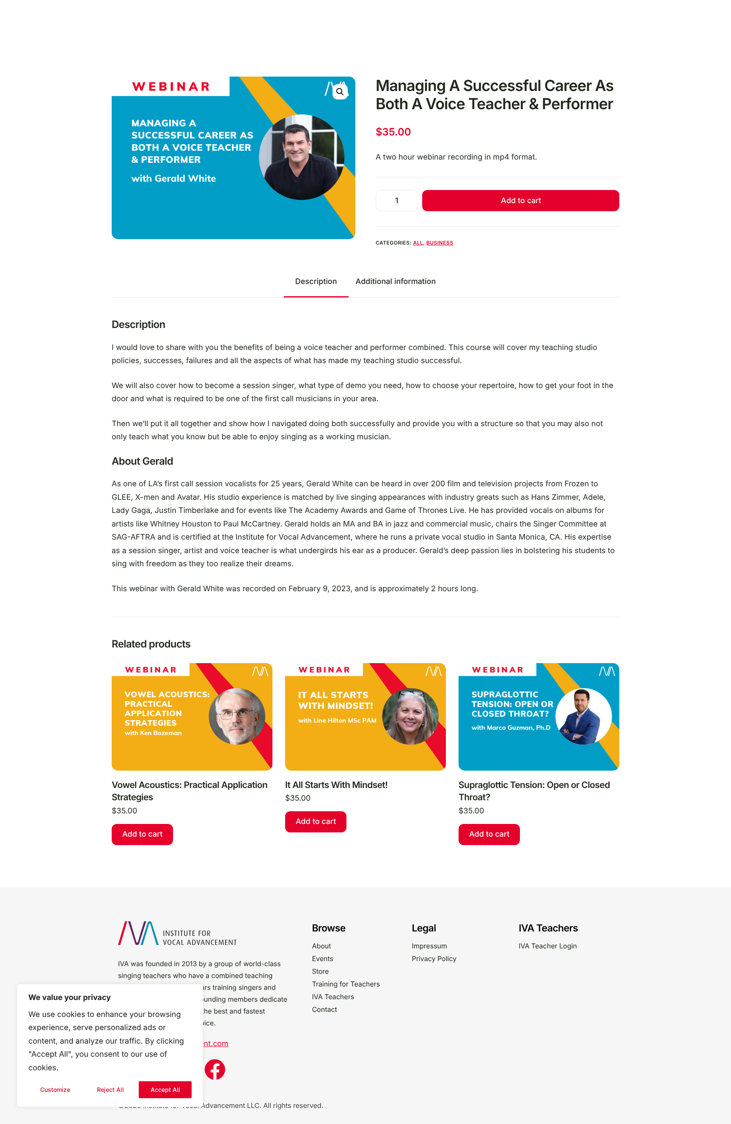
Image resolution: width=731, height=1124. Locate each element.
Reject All (110, 1089)
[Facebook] (214, 1069)
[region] (110, 1045)
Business (439, 243)
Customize (55, 1089)
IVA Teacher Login (548, 946)
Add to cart (521, 200)
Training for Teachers (346, 984)
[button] (340, 91)
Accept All (165, 1089)
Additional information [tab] (396, 281)
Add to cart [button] (142, 834)
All (418, 243)
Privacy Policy (434, 958)
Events (322, 958)
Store (320, 971)
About (321, 946)
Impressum (429, 946)
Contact (324, 1009)
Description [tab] (316, 281)
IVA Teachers (333, 996)
